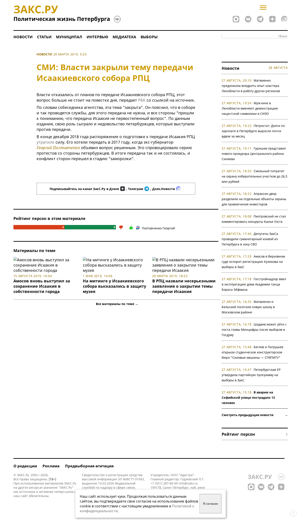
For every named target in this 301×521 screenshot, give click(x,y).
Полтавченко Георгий (158, 228)
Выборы (149, 36)
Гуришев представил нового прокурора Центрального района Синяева (254, 153)
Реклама (51, 465)
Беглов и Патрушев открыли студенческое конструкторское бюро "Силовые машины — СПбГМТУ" (252, 352)
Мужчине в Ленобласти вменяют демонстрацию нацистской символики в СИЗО (250, 108)
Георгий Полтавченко (58, 147)
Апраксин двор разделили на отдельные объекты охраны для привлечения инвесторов (254, 199)
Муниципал (69, 36)
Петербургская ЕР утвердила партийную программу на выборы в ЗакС (251, 374)
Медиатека (124, 36)
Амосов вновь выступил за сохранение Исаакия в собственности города (41, 286)
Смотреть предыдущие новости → (255, 415)
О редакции (25, 465)
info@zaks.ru (188, 483)
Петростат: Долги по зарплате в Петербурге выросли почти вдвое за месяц (253, 131)
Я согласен (210, 503)
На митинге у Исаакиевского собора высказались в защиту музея (114, 286)
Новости (23, 36)
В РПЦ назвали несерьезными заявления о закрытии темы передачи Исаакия (184, 286)
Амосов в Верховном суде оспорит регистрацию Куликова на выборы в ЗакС (253, 261)
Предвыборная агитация (89, 465)
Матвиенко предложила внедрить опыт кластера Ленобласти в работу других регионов (251, 85)
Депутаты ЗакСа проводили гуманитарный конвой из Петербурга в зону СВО (250, 239)
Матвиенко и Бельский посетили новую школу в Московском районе (248, 307)
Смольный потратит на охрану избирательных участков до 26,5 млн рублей (254, 176)
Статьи (44, 36)
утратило (45, 142)
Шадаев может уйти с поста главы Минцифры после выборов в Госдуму (254, 329)
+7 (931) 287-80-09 (164, 483)
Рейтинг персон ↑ (255, 434)
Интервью (97, 36)
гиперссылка (64, 492)
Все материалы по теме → (117, 304)
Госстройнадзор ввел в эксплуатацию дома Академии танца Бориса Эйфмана (254, 284)
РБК (141, 100)
